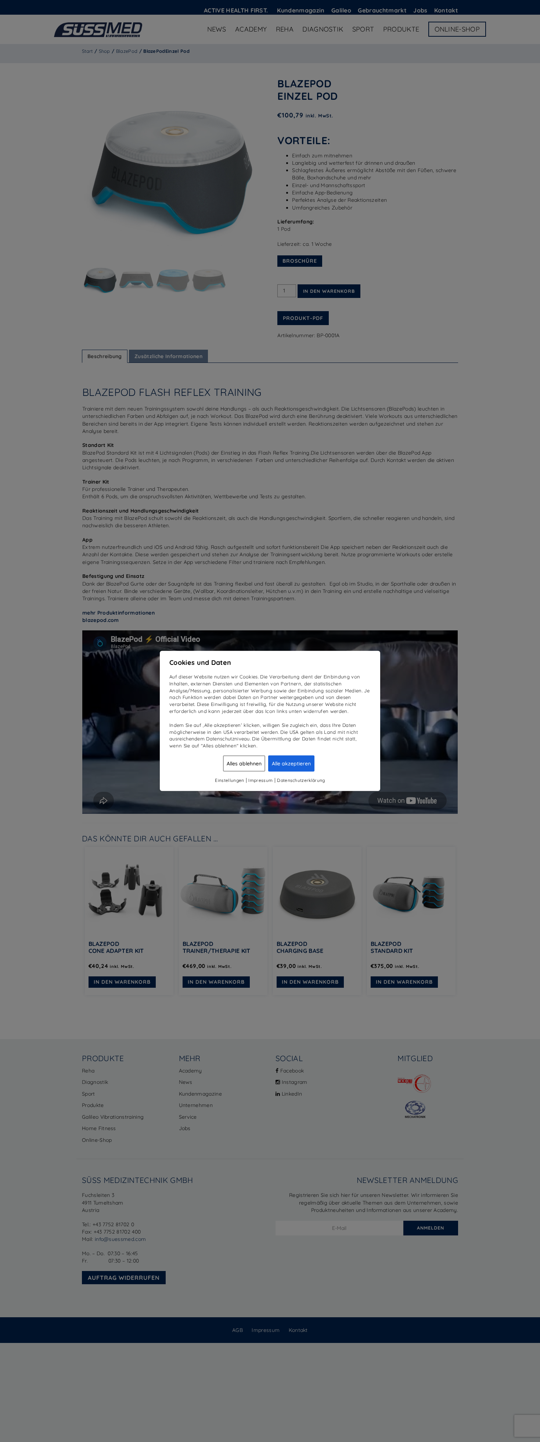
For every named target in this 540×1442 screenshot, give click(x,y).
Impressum (260, 780)
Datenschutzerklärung (301, 780)
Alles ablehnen (244, 763)
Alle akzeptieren (291, 763)
